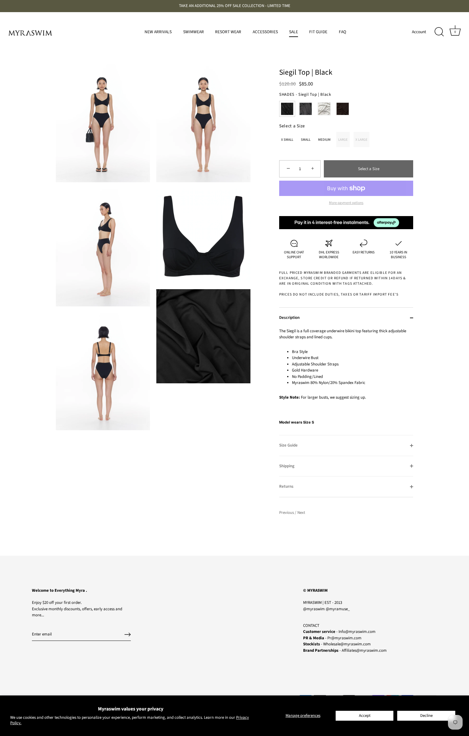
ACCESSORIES (265, 32)
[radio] (287, 109)
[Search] (439, 32)
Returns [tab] (286, 486)
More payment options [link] (346, 203)
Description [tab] (289, 317)
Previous (287, 512)
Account (419, 32)
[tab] (346, 381)
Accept (364, 715)
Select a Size (292, 126)
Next (301, 512)
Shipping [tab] (286, 466)
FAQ (342, 32)
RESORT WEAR (228, 32)
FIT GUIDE (318, 32)
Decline (426, 715)
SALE (293, 32)
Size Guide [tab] (288, 445)
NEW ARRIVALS (158, 32)
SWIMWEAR (193, 32)
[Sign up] (127, 634)
